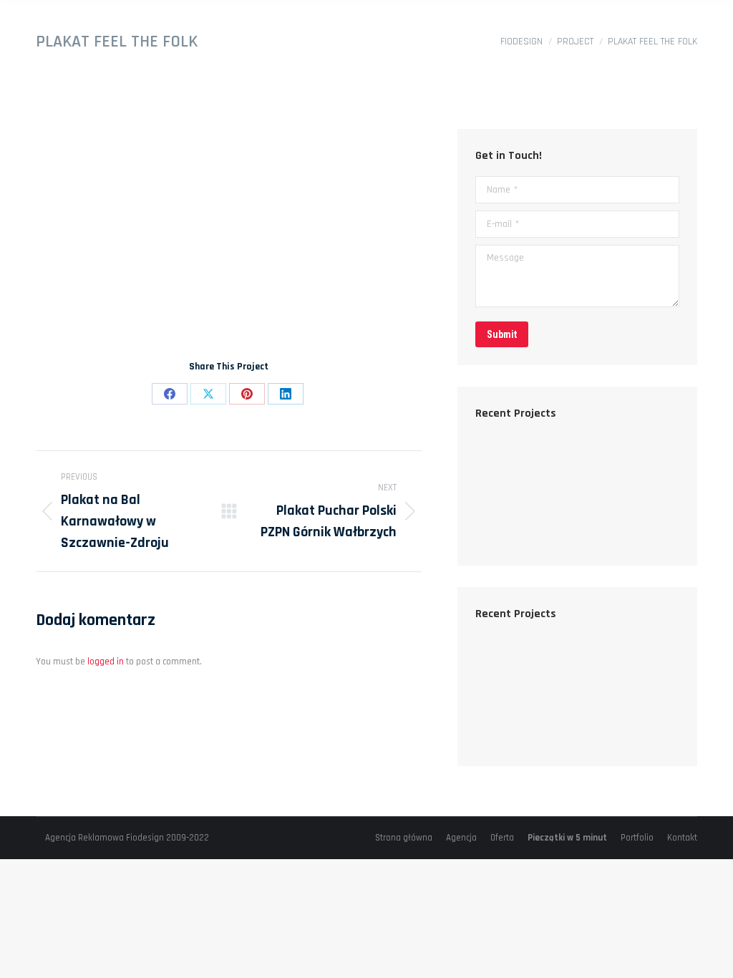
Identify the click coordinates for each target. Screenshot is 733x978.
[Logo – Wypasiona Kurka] (613, 465)
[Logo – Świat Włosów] (502, 520)
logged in (105, 661)
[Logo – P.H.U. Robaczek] (502, 465)
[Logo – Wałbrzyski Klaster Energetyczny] (558, 520)
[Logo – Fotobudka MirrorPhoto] (613, 520)
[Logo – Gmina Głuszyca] (558, 465)
